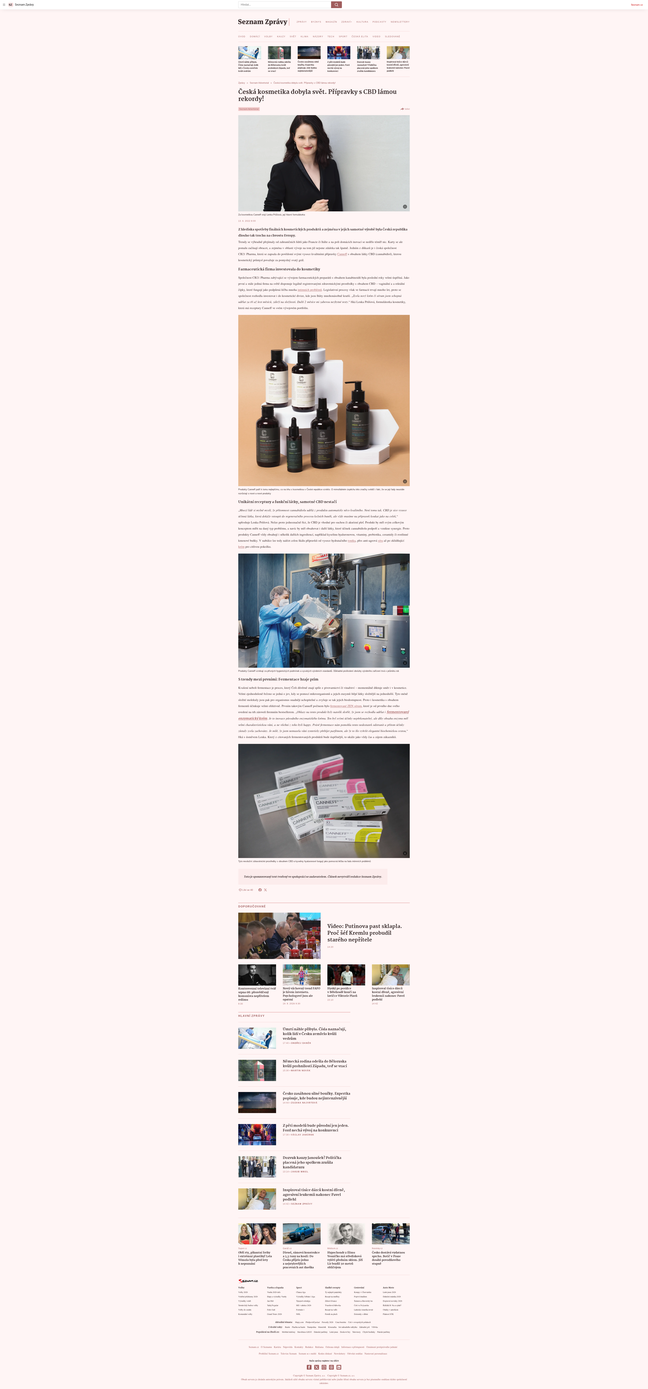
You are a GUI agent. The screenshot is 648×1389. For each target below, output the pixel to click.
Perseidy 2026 (327, 1322)
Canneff (342, 254)
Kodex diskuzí (325, 1353)
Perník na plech (331, 1314)
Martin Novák (301, 1070)
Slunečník (322, 1327)
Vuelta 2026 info (273, 1292)
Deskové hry (345, 1332)
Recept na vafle (331, 1309)
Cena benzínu (340, 1322)
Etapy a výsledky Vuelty (277, 1296)
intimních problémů (310, 290)
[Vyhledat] (336, 4)
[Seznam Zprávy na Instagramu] (324, 1367)
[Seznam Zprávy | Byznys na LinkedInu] (338, 1367)
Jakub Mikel (299, 1172)
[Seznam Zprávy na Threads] (331, 1367)
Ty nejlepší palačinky (333, 1292)
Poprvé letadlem (360, 1296)
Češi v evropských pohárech (359, 1322)
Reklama (319, 1347)
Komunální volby (245, 1314)
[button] (249, 52)
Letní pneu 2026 (389, 1292)
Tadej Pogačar (272, 1305)
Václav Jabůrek (302, 1135)
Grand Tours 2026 (274, 1314)
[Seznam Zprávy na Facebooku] (309, 1367)
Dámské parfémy (321, 1332)
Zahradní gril (364, 1327)
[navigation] (4, 4)
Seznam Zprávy (301, 1204)
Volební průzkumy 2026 (248, 1296)
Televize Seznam (289, 1353)
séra (380, 540)
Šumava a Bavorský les (363, 1300)
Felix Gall (271, 1309)
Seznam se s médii (307, 1353)
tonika (352, 540)
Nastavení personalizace (375, 1353)
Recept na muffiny (332, 1296)
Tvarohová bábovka (333, 1305)
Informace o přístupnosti (352, 1347)
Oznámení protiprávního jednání (381, 1347)
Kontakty (298, 1347)
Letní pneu (334, 1332)
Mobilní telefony (288, 1332)
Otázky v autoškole (390, 1309)
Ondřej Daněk (301, 1043)
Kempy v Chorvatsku (362, 1292)
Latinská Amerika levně (363, 1309)
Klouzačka (332, 1327)
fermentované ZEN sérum (346, 706)
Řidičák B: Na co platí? (392, 1305)
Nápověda (287, 1347)
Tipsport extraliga (303, 1300)
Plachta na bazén (298, 1327)
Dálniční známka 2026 (392, 1296)
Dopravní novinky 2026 (392, 1300)
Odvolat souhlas (354, 1353)
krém (241, 546)
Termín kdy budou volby (248, 1305)
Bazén (287, 1327)
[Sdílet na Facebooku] (260, 890)
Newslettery (339, 1353)
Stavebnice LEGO (304, 1332)
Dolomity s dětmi (361, 1314)
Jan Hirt (270, 1300)
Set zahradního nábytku (348, 1327)
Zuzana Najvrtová (304, 1103)
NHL (298, 1314)
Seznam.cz (637, 4)
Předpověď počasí (313, 1322)
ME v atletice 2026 (303, 1305)
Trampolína (311, 1327)
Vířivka (375, 1327)
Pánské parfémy (383, 1332)
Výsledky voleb (244, 1300)
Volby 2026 (243, 1292)
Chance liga (300, 1292)
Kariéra (277, 1347)
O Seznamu (266, 1347)
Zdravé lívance (331, 1300)
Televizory (356, 1332)
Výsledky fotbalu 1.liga (305, 1296)
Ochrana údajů (332, 1347)
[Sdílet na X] (265, 890)
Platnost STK (388, 1314)
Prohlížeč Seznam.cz (269, 1353)
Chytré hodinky (369, 1332)
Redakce (309, 1347)
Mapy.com (299, 1322)
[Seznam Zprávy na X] (316, 1367)
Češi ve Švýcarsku (361, 1305)
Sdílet (407, 109)
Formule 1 (300, 1309)
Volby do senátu (244, 1309)
